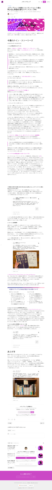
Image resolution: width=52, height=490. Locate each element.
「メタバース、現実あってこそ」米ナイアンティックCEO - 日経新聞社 (24, 135)
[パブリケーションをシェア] (41, 2)
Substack (19, 487)
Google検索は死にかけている (27, 50)
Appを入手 (31, 485)
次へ (41, 423)
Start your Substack (23, 485)
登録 (44, 1)
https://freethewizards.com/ (35, 309)
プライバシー (24, 482)
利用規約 (26, 460)
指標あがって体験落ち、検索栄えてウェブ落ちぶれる (23, 48)
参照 (40, 156)
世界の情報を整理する (27, 76)
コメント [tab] (9, 430)
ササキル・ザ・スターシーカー (14, 13)
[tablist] (12, 430)
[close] (36, 447)
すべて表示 (10, 467)
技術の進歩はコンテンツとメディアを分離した (19, 90)
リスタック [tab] (13, 430)
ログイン (48, 1)
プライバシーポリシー (23, 461)
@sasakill (14, 33)
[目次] (1, 245)
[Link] (6, 40)
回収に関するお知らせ (34, 482)
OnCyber (22, 325)
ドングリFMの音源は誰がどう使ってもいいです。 (19, 153)
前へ (10, 423)
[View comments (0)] (12, 17)
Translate (10, 5)
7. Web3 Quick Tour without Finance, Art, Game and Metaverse (21, 274)
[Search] (39, 2)
